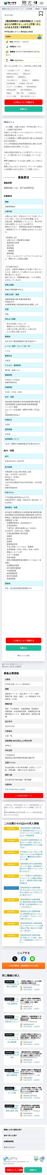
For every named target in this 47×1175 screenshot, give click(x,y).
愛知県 (37, 9)
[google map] (23, 614)
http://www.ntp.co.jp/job (15, 789)
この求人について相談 (23, 102)
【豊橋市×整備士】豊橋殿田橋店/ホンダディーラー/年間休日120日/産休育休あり (30, 1071)
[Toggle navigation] (41, 3)
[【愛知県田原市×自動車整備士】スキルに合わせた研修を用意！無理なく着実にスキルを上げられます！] (12, 1055)
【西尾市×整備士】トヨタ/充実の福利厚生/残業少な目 (31, 982)
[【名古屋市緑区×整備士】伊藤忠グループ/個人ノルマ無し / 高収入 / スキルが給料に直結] (12, 1090)
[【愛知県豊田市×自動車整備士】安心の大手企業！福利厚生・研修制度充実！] (12, 1108)
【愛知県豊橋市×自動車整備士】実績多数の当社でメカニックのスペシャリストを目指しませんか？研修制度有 (31, 831)
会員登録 (29, 5)
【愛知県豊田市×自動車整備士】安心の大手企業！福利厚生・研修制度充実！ (30, 1107)
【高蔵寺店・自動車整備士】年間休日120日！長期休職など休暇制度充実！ (30, 1018)
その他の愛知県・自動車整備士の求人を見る (24, 966)
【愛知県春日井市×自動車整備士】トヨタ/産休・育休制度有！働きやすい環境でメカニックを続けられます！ (31, 867)
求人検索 (24, 5)
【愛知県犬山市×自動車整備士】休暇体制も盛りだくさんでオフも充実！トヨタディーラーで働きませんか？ (31, 915)
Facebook (23, 958)
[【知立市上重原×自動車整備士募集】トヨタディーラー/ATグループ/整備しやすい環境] (12, 1001)
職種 (12, 60)
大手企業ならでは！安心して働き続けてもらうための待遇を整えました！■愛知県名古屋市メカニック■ (31, 855)
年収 (11, 42)
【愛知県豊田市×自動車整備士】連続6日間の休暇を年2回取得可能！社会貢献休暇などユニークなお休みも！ (31, 903)
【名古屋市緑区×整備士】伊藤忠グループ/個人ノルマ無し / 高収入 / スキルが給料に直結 (31, 1089)
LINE (32, 958)
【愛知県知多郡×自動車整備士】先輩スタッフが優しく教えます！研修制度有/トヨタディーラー (31, 938)
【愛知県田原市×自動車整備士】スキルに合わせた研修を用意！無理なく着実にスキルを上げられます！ (30, 1054)
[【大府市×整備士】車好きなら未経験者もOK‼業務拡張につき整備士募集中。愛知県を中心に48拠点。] (12, 1038)
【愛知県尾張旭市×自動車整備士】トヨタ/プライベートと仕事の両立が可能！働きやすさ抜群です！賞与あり (31, 927)
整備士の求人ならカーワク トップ (12, 9)
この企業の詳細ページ (23, 795)
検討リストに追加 (24, 655)
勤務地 (12, 52)
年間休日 (13, 47)
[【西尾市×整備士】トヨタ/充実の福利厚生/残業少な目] (12, 984)
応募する (23, 109)
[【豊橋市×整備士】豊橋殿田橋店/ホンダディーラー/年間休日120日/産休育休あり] (12, 1072)
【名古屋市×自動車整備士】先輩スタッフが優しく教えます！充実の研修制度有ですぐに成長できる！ (31, 843)
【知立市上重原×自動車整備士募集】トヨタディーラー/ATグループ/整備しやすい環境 (30, 1000)
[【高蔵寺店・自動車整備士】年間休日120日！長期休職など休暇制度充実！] (12, 1019)
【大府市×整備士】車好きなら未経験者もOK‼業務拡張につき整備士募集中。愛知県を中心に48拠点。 (31, 1036)
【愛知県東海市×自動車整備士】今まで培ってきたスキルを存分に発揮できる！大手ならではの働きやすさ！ (31, 891)
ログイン (35, 5)
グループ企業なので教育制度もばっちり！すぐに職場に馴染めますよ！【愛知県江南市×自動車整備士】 (31, 879)
